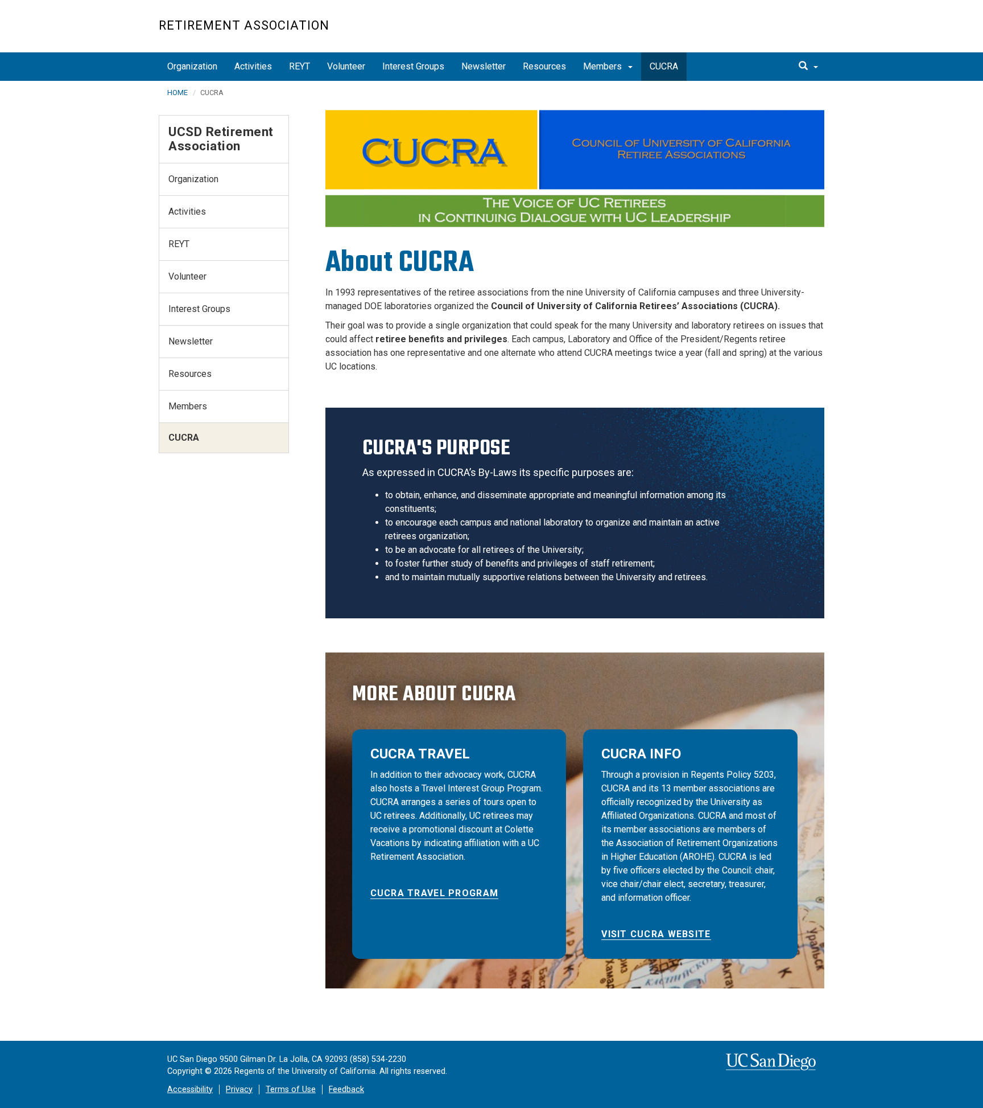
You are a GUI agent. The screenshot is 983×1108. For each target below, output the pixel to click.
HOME (177, 92)
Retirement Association (244, 25)
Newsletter (483, 66)
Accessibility (190, 1089)
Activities (253, 66)
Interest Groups (413, 66)
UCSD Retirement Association (221, 138)
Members (603, 66)
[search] (808, 66)
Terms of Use (291, 1089)
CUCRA (664, 66)
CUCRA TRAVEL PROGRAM (434, 893)
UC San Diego (759, 32)
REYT (299, 66)
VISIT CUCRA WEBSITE (656, 934)
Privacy (239, 1089)
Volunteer (346, 66)
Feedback (346, 1089)
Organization (192, 66)
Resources (544, 66)
